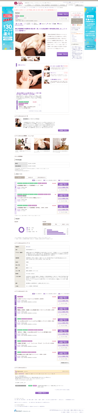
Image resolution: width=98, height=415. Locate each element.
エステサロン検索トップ (68, 2)
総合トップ (16, 7)
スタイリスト (74, 36)
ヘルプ (82, 2)
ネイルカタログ (54, 5)
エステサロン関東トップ (33, 7)
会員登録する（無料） (77, 17)
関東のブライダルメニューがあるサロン (21, 402)
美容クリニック (79, 5)
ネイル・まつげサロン (46, 5)
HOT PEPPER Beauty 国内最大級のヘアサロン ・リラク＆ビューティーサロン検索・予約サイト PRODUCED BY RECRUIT (19, 4)
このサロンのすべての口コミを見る (62, 389)
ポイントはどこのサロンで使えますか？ (77, 51)
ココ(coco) (34, 406)
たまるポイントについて (76, 27)
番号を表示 (28, 246)
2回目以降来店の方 (41, 177)
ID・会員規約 (63, 412)
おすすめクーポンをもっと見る (35, 110)
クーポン (73, 38)
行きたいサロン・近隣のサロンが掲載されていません (77, 49)
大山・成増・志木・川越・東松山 (20, 399)
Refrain (17, 13)
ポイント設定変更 (75, 29)
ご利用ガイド (81, 412)
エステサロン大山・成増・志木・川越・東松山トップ (47, 7)
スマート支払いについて (76, 46)
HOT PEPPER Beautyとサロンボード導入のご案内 (59, 410)
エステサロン (71, 5)
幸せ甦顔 (25, 406)
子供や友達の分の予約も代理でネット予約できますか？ (77, 54)
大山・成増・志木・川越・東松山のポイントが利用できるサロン (39, 402)
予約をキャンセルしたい (76, 55)
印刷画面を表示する (65, 362)
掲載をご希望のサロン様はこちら (77, 410)
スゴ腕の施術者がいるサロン (70, 399)
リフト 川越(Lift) (30, 406)
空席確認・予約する (63, 14)
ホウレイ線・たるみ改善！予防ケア (51, 399)
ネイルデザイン (74, 41)
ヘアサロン (29, 5)
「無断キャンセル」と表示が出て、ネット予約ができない (77, 58)
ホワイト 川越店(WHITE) (40, 406)
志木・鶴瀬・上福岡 (30, 399)
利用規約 (68, 412)
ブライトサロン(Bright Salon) (19, 406)
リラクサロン (62, 5)
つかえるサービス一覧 (76, 28)
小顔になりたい (61, 399)
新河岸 (43, 399)
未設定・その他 (65, 224)
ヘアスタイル (37, 5)
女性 (47, 224)
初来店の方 (30, 177)
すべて (19, 177)
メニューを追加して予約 (63, 187)
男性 (56, 224)
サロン (73, 35)
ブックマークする (64, 18)
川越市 (39, 399)
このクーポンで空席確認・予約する (63, 184)
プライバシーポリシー (74, 412)
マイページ (77, 2)
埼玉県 (36, 399)
